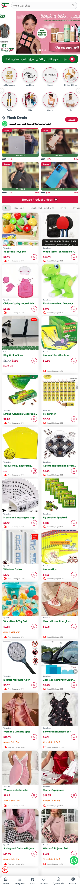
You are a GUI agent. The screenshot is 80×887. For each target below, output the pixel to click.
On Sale (19, 208)
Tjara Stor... (7, 248)
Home (6, 883)
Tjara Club (58, 883)
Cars (63, 208)
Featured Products (42, 208)
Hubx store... (7, 352)
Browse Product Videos (37, 199)
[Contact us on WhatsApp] (74, 860)
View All (71, 119)
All (6, 208)
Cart (32, 883)
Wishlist (44, 883)
